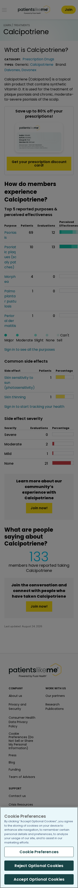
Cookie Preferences (39, 851)
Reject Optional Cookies (39, 865)
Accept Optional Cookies (39, 879)
